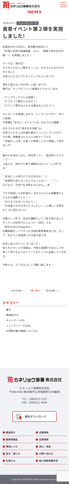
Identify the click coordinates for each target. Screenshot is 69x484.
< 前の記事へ (16, 290)
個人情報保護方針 (48, 460)
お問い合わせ (46, 453)
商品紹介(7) (12, 315)
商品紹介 (10, 432)
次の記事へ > (52, 290)
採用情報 (44, 439)
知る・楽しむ (13, 453)
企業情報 (44, 432)
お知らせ (10, 460)
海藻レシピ (12, 446)
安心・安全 (45, 446)
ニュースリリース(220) (18, 325)
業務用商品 (12, 439)
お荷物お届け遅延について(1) (22, 330)
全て (8, 309)
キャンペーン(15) (15, 320)
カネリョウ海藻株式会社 (21, 5)
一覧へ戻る (34, 290)
